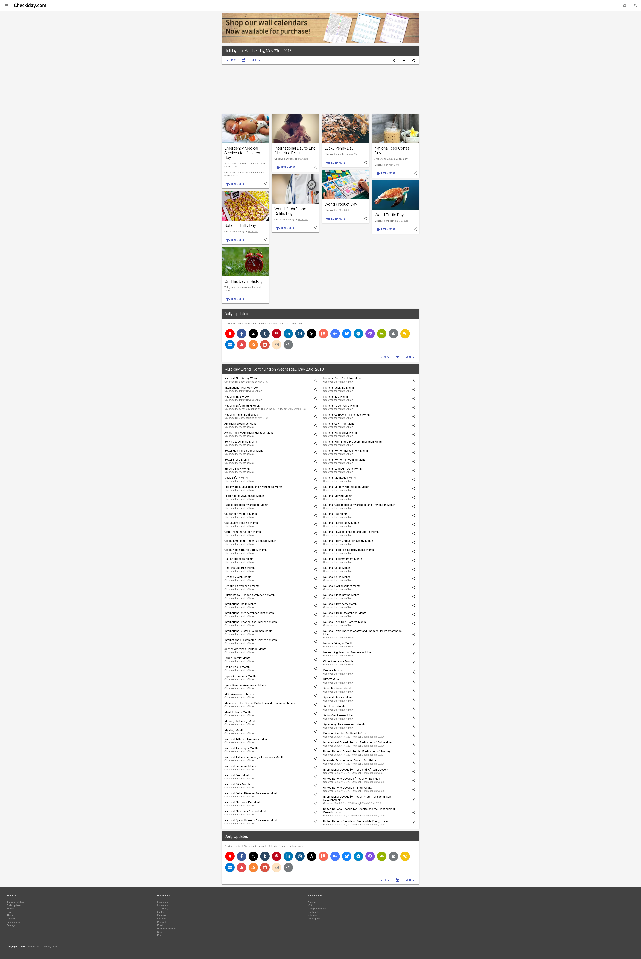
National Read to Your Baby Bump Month (348, 549)
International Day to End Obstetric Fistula (295, 150)
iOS (310, 905)
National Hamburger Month (340, 432)
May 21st (263, 381)
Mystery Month (233, 730)
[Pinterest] (276, 333)
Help (9, 912)
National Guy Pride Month (339, 423)
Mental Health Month (237, 712)
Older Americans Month (338, 661)
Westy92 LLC (33, 946)
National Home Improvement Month (345, 450)
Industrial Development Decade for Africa (349, 760)
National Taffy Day (240, 225)
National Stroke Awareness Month (344, 613)
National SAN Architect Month (342, 586)
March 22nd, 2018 (343, 803)
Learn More (235, 184)
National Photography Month (341, 522)
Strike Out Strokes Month (339, 715)
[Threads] (311, 333)
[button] (6, 5)
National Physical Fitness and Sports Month (351, 531)
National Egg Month (335, 396)
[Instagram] (300, 333)
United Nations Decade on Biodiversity (347, 787)
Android (312, 902)
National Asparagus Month (241, 748)
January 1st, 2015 (343, 773)
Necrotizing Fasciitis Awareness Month (348, 652)
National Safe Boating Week (242, 405)
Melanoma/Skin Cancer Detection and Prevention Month (259, 703)
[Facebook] (241, 333)
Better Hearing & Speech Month (244, 450)
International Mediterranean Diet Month (249, 613)
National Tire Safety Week (240, 378)
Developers (314, 918)
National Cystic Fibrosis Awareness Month (251, 820)
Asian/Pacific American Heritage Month (249, 432)
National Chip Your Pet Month (242, 802)
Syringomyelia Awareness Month (344, 724)
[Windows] (230, 344)
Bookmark (313, 912)
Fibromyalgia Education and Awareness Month (253, 486)
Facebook (162, 902)
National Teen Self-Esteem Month (344, 622)
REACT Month (331, 679)
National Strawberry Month (340, 604)
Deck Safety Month (236, 477)
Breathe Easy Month (237, 468)
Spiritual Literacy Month (338, 697)
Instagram (162, 905)
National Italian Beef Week (241, 414)
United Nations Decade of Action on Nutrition (351, 778)
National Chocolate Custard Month (245, 811)
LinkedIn (161, 918)
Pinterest (162, 915)
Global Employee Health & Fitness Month (250, 540)
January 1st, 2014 (343, 824)
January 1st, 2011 (343, 736)
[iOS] (393, 333)
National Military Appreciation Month (346, 486)
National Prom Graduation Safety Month (348, 540)
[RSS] (253, 344)
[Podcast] (370, 333)
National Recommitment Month (342, 558)
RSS (159, 932)
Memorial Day (298, 409)
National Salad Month (336, 567)
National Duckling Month (338, 387)
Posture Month (332, 670)
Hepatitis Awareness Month (242, 586)
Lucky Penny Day (339, 148)
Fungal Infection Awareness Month (246, 504)
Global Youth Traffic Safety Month (245, 549)
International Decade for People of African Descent (355, 769)
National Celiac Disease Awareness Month (251, 793)
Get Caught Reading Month (241, 522)
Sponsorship (13, 922)
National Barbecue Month (240, 766)
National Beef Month (237, 775)
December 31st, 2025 (373, 763)
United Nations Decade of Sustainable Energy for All (356, 821)
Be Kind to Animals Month (240, 441)
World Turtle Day (389, 215)
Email (160, 925)
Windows (312, 915)
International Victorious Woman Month (248, 631)
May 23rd (303, 158)
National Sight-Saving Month (341, 595)
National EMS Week (236, 396)
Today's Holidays (15, 902)
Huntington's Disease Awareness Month (249, 595)
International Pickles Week (241, 387)
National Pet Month (335, 513)
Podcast (161, 922)
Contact (11, 918)
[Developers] (288, 344)
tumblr (160, 912)
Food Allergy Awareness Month (244, 495)
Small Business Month (337, 688)
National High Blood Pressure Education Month (352, 441)
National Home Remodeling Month (344, 459)
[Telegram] (358, 333)
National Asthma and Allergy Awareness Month (254, 757)
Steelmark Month (334, 706)
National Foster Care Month (340, 405)
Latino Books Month (237, 667)
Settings (11, 925)
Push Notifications (166, 928)
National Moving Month (337, 495)
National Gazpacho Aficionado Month (346, 414)
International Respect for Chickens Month (250, 622)
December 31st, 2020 (373, 736)
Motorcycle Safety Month (240, 721)
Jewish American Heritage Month (245, 649)
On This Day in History (243, 281)
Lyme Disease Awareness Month (245, 685)
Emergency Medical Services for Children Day (242, 153)
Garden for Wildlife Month (240, 513)
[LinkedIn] (288, 333)
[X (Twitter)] (253, 333)
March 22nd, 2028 (371, 803)
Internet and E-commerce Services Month (250, 640)
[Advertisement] (320, 89)
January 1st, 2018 (343, 754)
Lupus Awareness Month (240, 676)
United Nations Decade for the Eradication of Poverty (356, 751)
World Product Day (341, 204)
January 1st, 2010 (343, 815)
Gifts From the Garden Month (242, 531)
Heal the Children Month (239, 567)
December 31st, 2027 (373, 754)
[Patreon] (323, 333)
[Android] (381, 333)
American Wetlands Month (240, 423)
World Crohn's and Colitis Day (290, 211)
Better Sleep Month (236, 459)
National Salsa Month (336, 577)
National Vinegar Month (338, 643)
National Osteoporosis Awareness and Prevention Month (359, 504)
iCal (159, 935)
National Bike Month (237, 784)
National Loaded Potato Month (342, 468)
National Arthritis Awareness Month (246, 739)
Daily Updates (236, 313)
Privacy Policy (50, 946)
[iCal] (265, 344)
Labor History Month (237, 658)
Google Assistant (317, 908)
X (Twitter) (162, 908)
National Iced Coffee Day (392, 150)
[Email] (276, 344)
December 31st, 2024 (373, 773)
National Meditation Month (340, 477)
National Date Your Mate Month (342, 378)
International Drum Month (240, 604)
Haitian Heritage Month (238, 558)
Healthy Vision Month (237, 577)
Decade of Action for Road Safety (344, 733)
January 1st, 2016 (343, 763)
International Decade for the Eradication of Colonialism (357, 742)
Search (10, 908)
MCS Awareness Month (239, 694)
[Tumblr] (265, 333)
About (10, 915)
